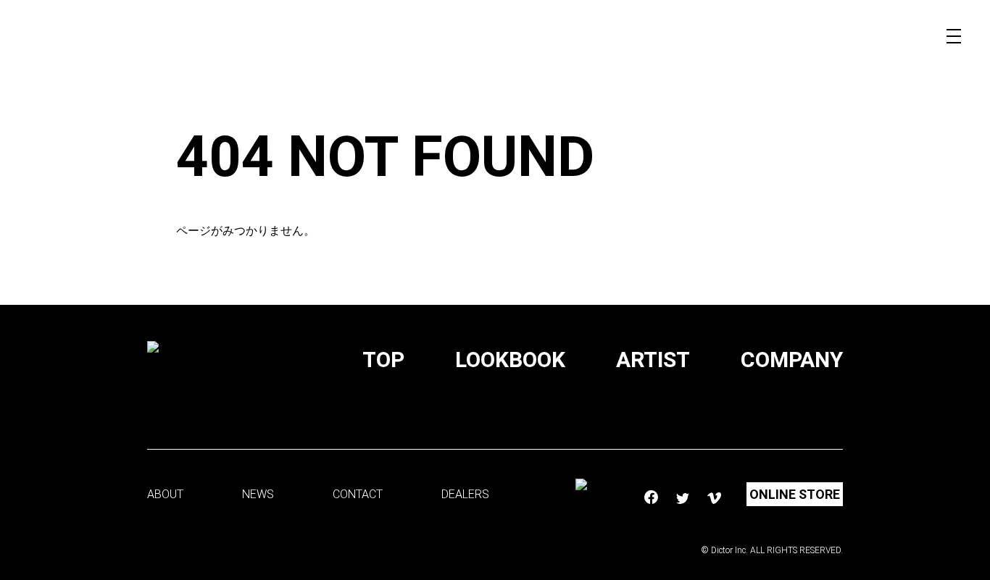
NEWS (258, 494)
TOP (383, 359)
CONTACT (358, 494)
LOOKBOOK (510, 359)
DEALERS (465, 494)
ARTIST (653, 359)
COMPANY (792, 359)
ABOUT (165, 494)
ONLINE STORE (794, 494)
